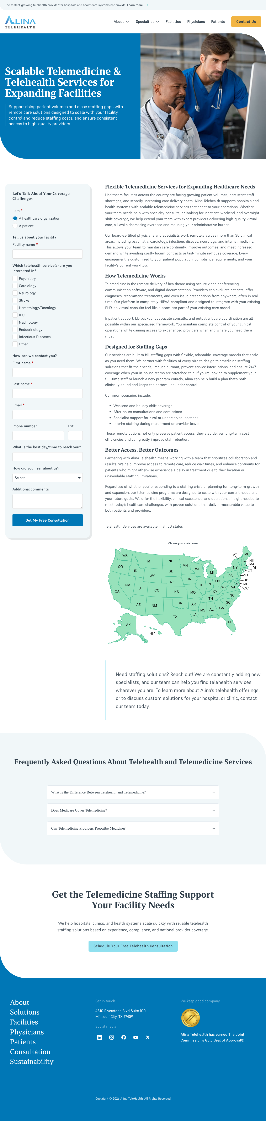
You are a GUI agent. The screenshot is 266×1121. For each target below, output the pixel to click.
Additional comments (30, 489)
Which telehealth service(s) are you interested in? (42, 268)
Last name (22, 383)
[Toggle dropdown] (128, 22)
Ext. (71, 426)
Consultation (30, 1052)
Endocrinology (30, 329)
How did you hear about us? (35, 468)
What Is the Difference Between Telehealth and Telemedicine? (98, 792)
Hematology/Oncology (37, 307)
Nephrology (28, 322)
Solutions (24, 1012)
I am (17, 210)
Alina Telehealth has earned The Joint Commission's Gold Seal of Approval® (212, 1037)
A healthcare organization (39, 218)
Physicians (196, 21)
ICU (22, 315)
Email (18, 405)
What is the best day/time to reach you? (46, 447)
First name (22, 363)
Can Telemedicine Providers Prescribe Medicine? (88, 828)
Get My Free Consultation (47, 520)
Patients (218, 21)
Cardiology (27, 285)
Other (23, 344)
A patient (26, 225)
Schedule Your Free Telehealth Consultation (133, 946)
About (19, 1002)
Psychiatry (27, 278)
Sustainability (32, 1061)
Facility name (25, 244)
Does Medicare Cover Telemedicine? (79, 810)
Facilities (173, 21)
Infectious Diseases (35, 336)
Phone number (24, 426)
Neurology (27, 293)
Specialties (145, 21)
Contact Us (246, 21)
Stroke (24, 300)
